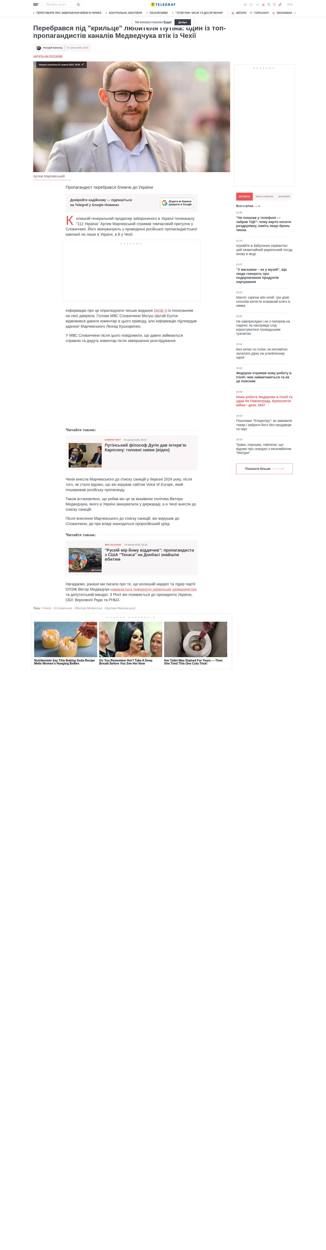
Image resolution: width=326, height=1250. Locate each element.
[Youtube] (263, 5)
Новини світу (113, 440)
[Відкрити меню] (36, 4)
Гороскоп (261, 12)
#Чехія (46, 608)
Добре (182, 22)
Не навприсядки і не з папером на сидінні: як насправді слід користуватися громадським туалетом (263, 327)
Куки (167, 22)
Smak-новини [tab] (264, 196)
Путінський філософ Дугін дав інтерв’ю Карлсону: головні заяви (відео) (145, 447)
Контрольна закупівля (125, 12)
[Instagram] (274, 4)
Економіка (284, 12)
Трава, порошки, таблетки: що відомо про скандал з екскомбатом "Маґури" (263, 449)
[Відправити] (78, 5)
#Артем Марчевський (120, 608)
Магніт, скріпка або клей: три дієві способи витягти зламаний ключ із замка (263, 301)
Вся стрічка (244, 206)
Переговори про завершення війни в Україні (68, 12)
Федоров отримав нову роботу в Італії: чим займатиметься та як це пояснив (263, 377)
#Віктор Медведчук (88, 608)
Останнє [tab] (244, 196)
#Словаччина (63, 608)
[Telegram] (257, 4)
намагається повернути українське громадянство (154, 589)
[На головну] (163, 4)
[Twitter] (268, 4)
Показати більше (258, 468)
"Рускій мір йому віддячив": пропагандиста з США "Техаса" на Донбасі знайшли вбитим (149, 555)
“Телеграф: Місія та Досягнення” (199, 12)
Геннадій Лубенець (53, 48)
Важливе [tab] (284, 196)
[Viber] (251, 4)
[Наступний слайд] (295, 13)
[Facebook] (245, 4)
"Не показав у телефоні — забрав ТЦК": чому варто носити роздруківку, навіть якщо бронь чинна (263, 224)
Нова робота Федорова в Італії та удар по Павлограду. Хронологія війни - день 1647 (264, 401)
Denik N (160, 310)
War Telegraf (113, 545)
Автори (241, 12)
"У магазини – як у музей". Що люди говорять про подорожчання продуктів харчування (261, 276)
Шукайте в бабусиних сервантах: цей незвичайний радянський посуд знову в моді (264, 250)
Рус (290, 4)
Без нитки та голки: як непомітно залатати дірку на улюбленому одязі (262, 353)
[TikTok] (280, 5)
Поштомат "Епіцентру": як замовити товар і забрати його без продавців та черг (264, 425)
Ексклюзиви (159, 12)
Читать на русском (47, 56)
